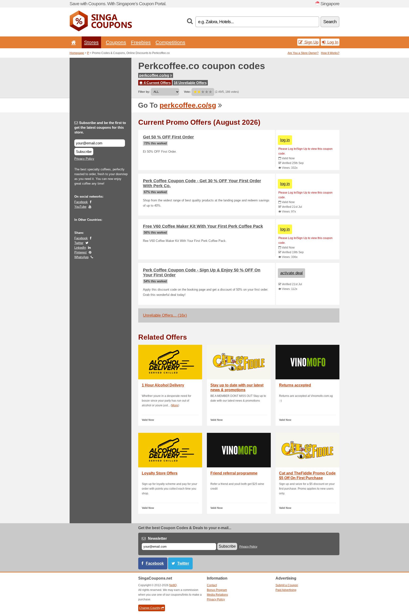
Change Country (149, 608)
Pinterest (80, 252)
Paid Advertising (286, 590)
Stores (91, 42)
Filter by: (144, 91)
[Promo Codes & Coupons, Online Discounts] (101, 30)
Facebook (81, 202)
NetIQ (173, 585)
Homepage (77, 53)
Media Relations (217, 594)
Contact (212, 585)
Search (330, 21)
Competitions (170, 42)
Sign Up (310, 42)
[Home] (73, 42)
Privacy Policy (84, 158)
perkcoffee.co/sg (154, 75)
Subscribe (84, 152)
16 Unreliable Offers (190, 83)
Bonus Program (217, 590)
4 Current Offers (157, 83)
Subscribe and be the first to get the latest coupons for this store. (100, 127)
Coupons (116, 42)
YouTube (80, 206)
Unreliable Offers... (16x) (165, 315)
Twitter (78, 243)
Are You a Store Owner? (303, 53)
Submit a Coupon (287, 585)
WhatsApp (81, 257)
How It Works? (330, 53)
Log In (332, 42)
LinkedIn (80, 247)
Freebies (141, 42)
